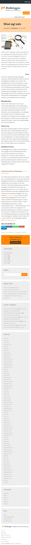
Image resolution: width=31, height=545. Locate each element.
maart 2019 (7, 375)
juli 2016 (6, 437)
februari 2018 (7, 398)
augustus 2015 (8, 453)
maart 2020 (7, 353)
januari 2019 (7, 379)
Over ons (3, 530)
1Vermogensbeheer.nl (10, 220)
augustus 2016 (8, 435)
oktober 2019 (7, 363)
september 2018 (8, 385)
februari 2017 (7, 423)
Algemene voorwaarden (6, 537)
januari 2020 (7, 357)
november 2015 (8, 447)
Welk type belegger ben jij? (11, 287)
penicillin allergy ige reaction (12, 321)
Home (2, 17)
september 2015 (8, 451)
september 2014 (8, 476)
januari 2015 (7, 468)
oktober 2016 (7, 431)
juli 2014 (6, 480)
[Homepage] (15, 8)
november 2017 (8, 404)
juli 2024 (6, 338)
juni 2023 (6, 340)
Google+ (22, 226)
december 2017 (8, 402)
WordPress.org (8, 521)
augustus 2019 (8, 367)
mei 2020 (6, 348)
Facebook (9, 226)
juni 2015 (6, 458)
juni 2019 (6, 371)
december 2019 (8, 359)
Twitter (3, 226)
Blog (6, 17)
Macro (5, 255)
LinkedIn (4, 228)
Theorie (6, 263)
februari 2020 (7, 355)
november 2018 (8, 381)
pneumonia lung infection (11, 317)
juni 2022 (6, 346)
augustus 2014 (8, 478)
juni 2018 (6, 390)
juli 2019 (6, 369)
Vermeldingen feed (9, 517)
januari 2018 (7, 400)
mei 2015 (6, 460)
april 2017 (6, 418)
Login (5, 514)
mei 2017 (6, 416)
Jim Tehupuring (10, 195)
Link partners (4, 539)
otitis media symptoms (10, 325)
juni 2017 (6, 414)
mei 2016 (6, 441)
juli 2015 (6, 455)
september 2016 (8, 433)
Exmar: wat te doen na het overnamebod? (15, 291)
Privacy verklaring (5, 541)
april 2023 (6, 342)
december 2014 (8, 470)
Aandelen (11, 17)
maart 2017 (7, 420)
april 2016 (6, 443)
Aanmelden (15, 242)
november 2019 (8, 361)
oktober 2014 (7, 474)
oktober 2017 (7, 406)
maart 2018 (7, 396)
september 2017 (8, 408)
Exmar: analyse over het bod (12, 289)
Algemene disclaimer (5, 535)
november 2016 (8, 429)
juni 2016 (6, 439)
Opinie (5, 259)
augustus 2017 (8, 410)
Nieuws (6, 257)
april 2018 (6, 394)
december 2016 (8, 427)
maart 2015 (7, 464)
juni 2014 (6, 482)
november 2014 (8, 472)
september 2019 (8, 365)
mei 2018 (6, 392)
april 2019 (6, 373)
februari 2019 (7, 377)
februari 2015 (7, 466)
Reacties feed (7, 519)
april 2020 (6, 350)
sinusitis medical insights (10, 309)
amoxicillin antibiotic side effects (13, 313)
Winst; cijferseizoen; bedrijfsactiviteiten (15, 232)
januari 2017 (7, 425)
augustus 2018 (8, 388)
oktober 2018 (7, 383)
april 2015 (6, 462)
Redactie (6, 261)
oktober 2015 (7, 449)
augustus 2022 (8, 344)
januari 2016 (7, 445)
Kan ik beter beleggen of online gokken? (15, 294)
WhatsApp (15, 226)
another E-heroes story (16, 543)
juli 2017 (6, 412)
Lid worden (26, 13)
